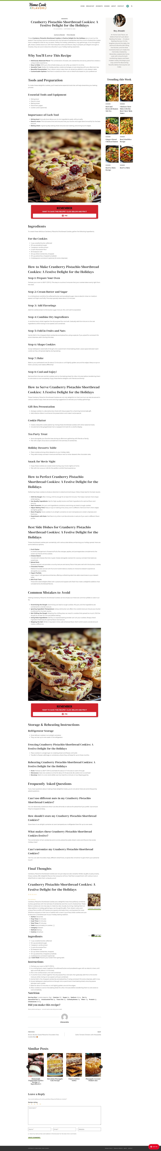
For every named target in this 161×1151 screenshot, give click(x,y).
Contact (121, 6)
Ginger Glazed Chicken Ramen (112, 140)
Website (81, 1129)
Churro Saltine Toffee (74, 1080)
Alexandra (58, 28)
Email (56, 1129)
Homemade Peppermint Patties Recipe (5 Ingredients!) (35, 1081)
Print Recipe (71, 35)
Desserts (99, 6)
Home (83, 6)
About (113, 6)
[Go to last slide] (28, 1066)
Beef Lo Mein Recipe (111, 169)
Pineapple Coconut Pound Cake (93, 1080)
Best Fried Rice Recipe (126, 140)
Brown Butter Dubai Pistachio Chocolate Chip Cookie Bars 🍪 (43, 1034)
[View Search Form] (132, 6)
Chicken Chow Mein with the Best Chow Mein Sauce (126, 109)
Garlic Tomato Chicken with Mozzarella (88, 1033)
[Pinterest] (127, 6)
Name (31, 1129)
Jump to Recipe (59, 35)
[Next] (101, 1066)
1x (93, 935)
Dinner (107, 6)
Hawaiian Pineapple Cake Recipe (55, 1080)
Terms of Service (118, 1148)
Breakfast (90, 6)
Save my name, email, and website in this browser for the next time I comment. (53, 1134)
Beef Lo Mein (125, 168)
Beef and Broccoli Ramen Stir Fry (112, 108)
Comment (33, 1108)
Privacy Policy (109, 1148)
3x (99, 935)
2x (96, 935)
